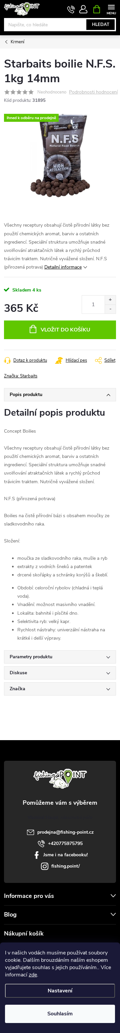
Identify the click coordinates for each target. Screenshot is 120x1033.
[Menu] (111, 9)
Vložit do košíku (65, 329)
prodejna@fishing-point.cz (65, 832)
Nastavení (60, 990)
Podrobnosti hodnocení (93, 92)
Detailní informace (63, 267)
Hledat (100, 25)
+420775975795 (65, 843)
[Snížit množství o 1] (110, 309)
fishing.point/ (65, 866)
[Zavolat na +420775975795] (71, 9)
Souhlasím (60, 1013)
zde (33, 974)
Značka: (20, 376)
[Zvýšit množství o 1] (110, 300)
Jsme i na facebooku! (65, 855)
